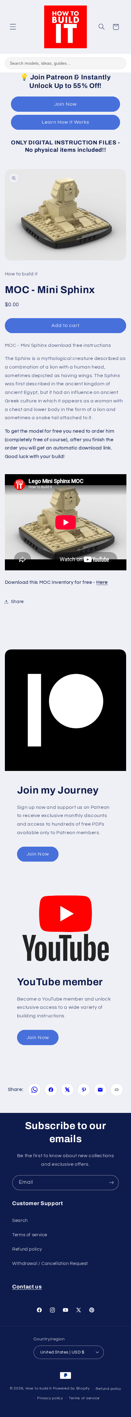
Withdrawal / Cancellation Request (50, 1263)
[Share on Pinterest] (83, 1089)
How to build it (39, 1388)
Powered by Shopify (71, 1388)
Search (20, 1220)
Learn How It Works (66, 122)
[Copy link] (116, 1089)
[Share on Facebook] (50, 1089)
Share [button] (17, 601)
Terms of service (29, 1235)
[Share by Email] (100, 1089)
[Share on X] (67, 1089)
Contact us (27, 1287)
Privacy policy (50, 1398)
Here (102, 582)
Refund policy (27, 1249)
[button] (13, 27)
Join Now (65, 104)
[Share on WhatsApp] (34, 1089)
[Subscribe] (111, 1182)
